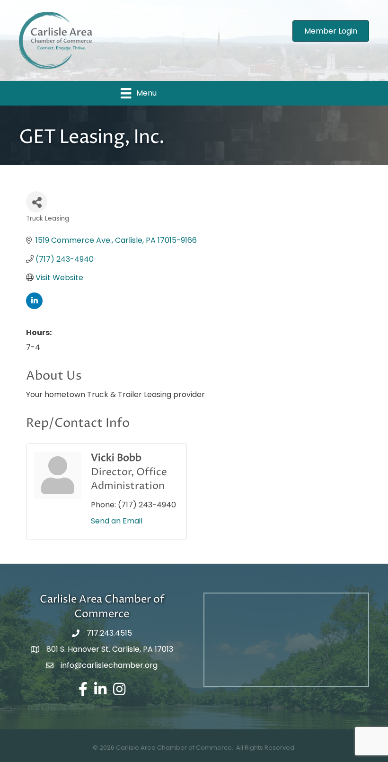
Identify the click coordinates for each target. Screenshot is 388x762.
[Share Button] (36, 202)
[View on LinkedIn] (34, 306)
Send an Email (116, 520)
